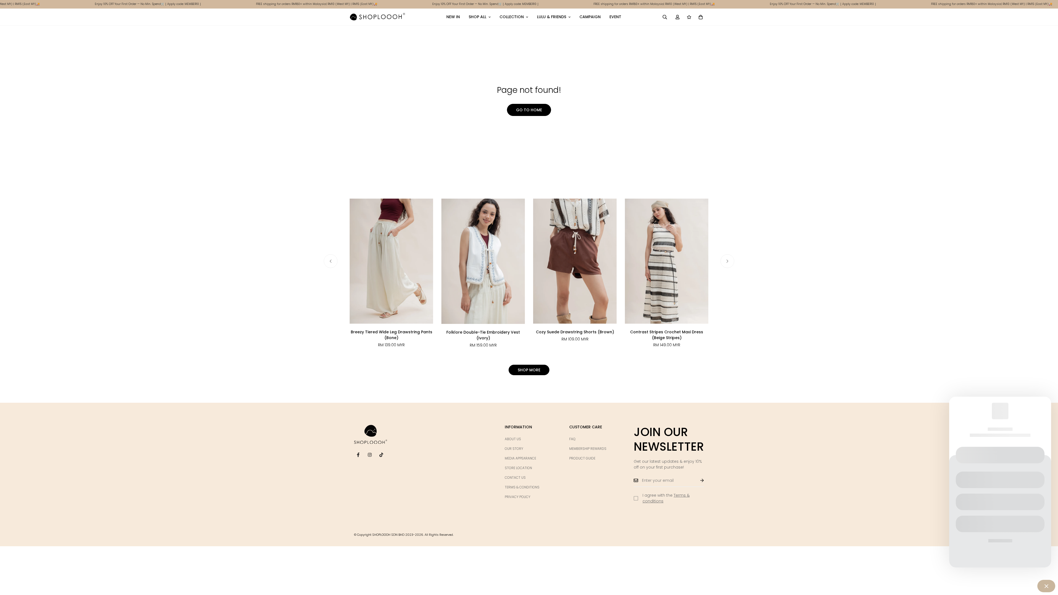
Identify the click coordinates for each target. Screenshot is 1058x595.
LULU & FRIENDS (551, 17)
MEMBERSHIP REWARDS (587, 448)
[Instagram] (370, 455)
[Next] (727, 261)
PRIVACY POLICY (517, 496)
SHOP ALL (477, 17)
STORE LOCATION (518, 468)
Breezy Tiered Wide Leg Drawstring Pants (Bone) (391, 334)
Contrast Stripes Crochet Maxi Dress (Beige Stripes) (666, 334)
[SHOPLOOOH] (377, 16)
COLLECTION (512, 17)
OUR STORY (514, 448)
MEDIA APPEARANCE (520, 458)
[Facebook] (358, 455)
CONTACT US (515, 477)
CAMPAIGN (590, 17)
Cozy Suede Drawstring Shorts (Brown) (575, 332)
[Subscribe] (697, 480)
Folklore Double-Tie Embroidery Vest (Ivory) (483, 335)
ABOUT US (513, 439)
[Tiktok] (381, 455)
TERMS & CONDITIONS (522, 487)
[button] (700, 17)
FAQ (572, 439)
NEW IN (453, 17)
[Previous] (331, 261)
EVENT (615, 17)
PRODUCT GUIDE (582, 458)
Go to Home (529, 110)
